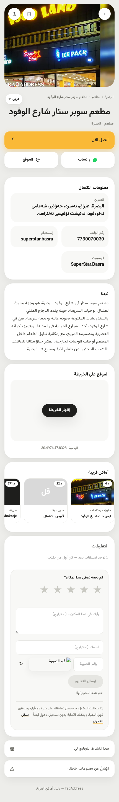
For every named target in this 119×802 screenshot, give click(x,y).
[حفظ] (29, 14)
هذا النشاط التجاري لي (91, 748)
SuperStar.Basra (87, 264)
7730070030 (90, 239)
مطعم (96, 97)
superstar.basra (37, 239)
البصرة (109, 97)
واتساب (84, 159)
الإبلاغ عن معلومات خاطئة (88, 768)
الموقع (27, 159)
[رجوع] (105, 14)
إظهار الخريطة (59, 410)
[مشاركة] (14, 14)
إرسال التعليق (85, 681)
